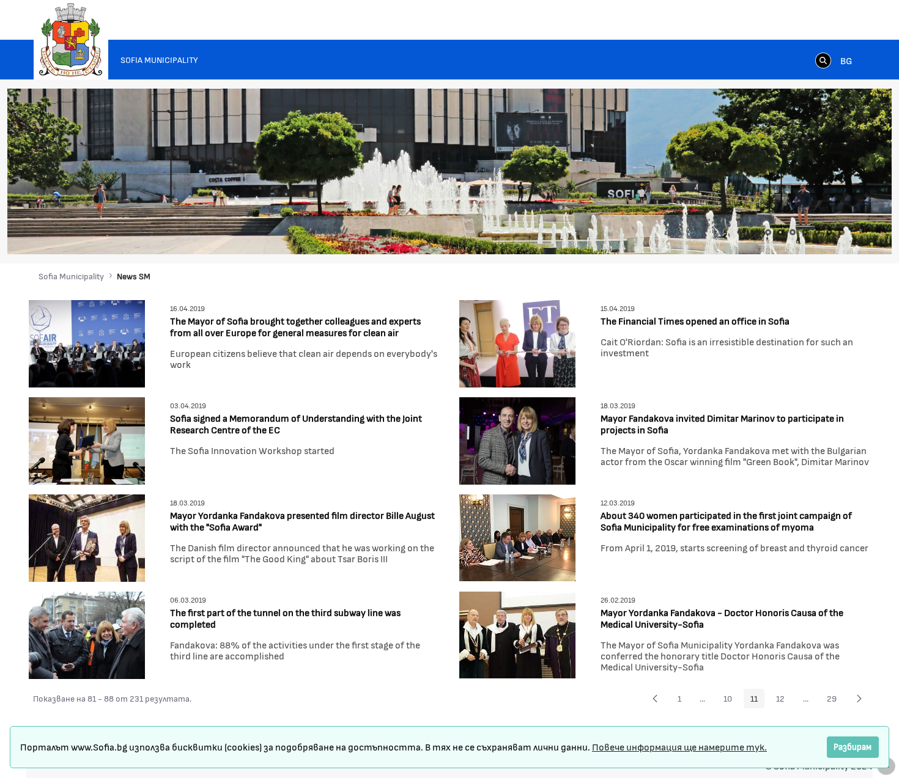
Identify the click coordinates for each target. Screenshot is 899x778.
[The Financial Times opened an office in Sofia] (517, 342)
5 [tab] (817, 232)
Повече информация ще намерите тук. (679, 746)
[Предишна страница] (655, 698)
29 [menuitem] (835, 700)
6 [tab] (829, 232)
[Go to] (71, 39)
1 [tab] (768, 232)
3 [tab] (793, 232)
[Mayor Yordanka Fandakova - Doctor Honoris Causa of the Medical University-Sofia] (517, 633)
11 (757, 700)
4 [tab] (805, 232)
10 (731, 700)
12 (783, 700)
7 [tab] (841, 232)
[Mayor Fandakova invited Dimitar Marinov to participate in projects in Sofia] (517, 439)
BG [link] (846, 60)
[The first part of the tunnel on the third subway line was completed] (87, 633)
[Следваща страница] (859, 698)
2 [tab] (780, 232)
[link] (823, 59)
